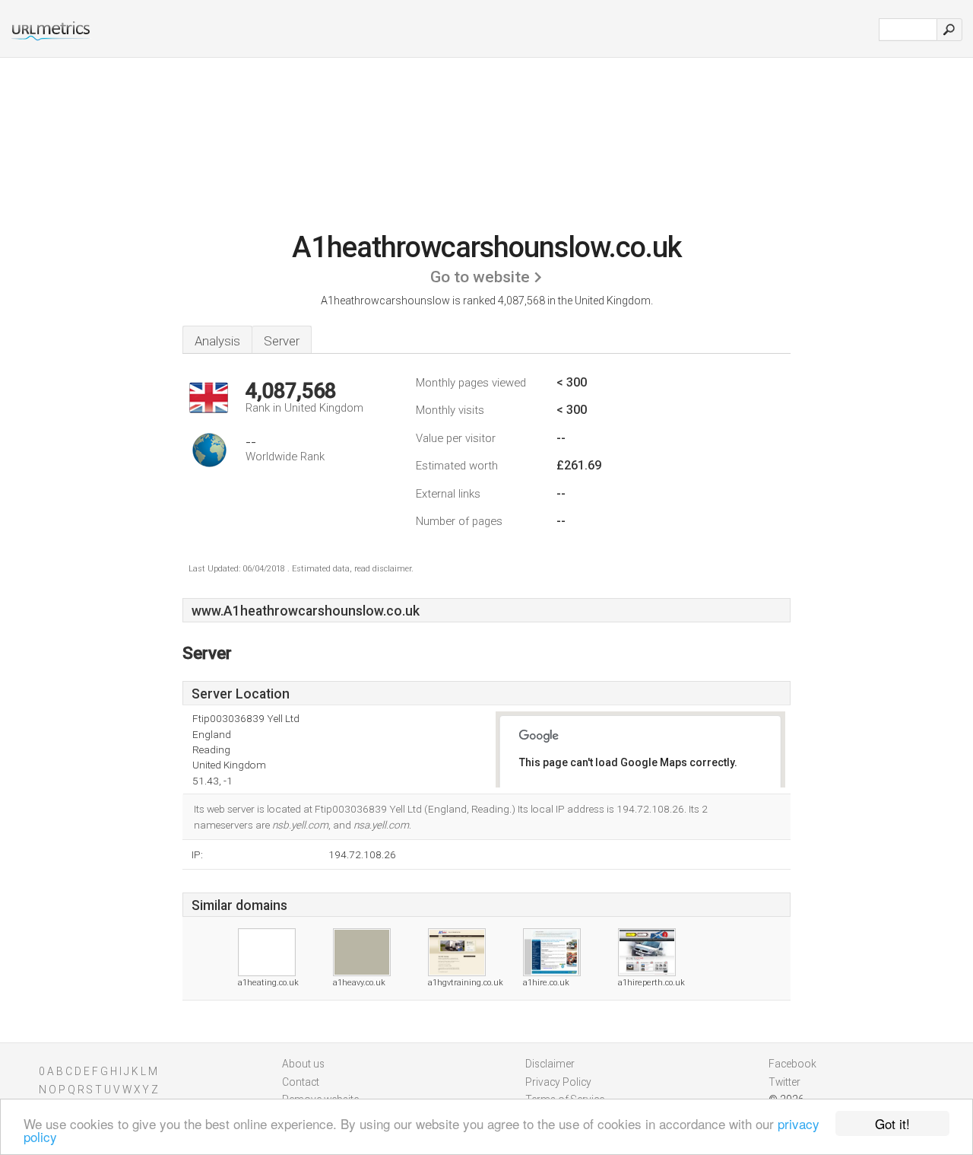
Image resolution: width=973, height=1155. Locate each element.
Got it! (892, 1123)
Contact (300, 1082)
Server (282, 340)
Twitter (784, 1082)
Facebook (792, 1064)
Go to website (480, 277)
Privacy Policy (558, 1082)
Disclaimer (550, 1064)
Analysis (217, 340)
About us (303, 1064)
